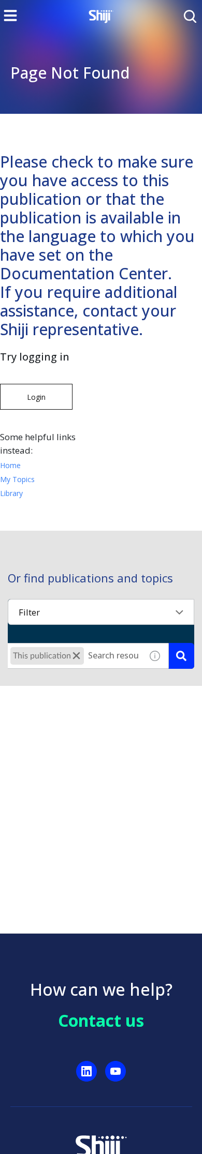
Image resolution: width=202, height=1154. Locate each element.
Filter (29, 612)
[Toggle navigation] (10, 15)
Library (11, 493)
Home (10, 465)
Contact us (101, 1020)
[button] (76, 656)
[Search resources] (181, 656)
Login (36, 397)
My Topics (17, 479)
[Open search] (189, 15)
